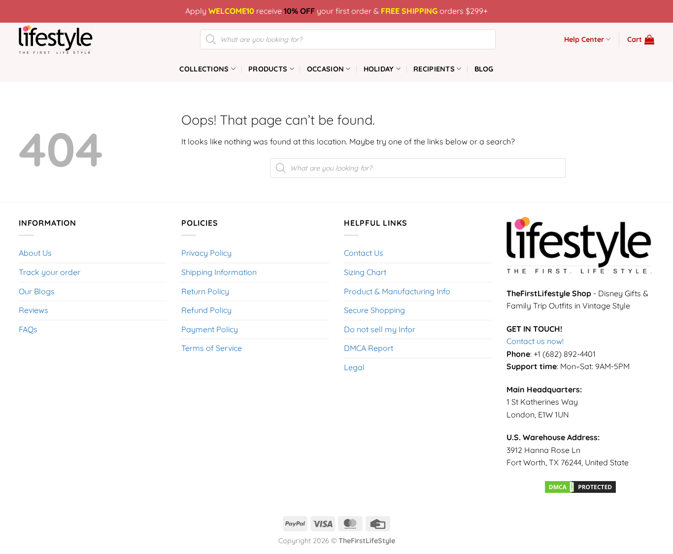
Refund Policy (206, 310)
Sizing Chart (365, 272)
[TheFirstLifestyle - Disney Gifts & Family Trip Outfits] (68, 39)
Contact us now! (535, 341)
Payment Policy (209, 329)
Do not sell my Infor (379, 329)
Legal (354, 367)
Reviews (33, 310)
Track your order (49, 272)
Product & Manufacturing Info (397, 291)
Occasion (325, 69)
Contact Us (363, 253)
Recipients (434, 69)
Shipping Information (219, 272)
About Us (35, 253)
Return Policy (205, 291)
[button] (640, 39)
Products (267, 69)
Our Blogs (37, 291)
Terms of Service (211, 348)
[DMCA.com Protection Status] (580, 486)
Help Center (584, 39)
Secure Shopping (374, 310)
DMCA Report (368, 348)
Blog (484, 69)
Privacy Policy (206, 253)
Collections (204, 69)
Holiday (379, 69)
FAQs (28, 329)
